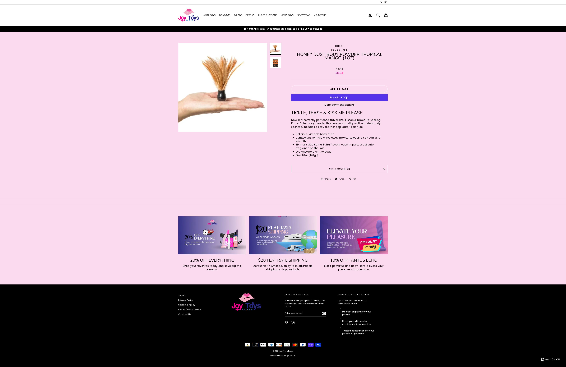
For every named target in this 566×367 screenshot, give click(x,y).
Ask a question (339, 169)
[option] (283, 28)
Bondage (224, 15)
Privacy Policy (185, 300)
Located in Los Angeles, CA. (283, 356)
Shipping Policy (186, 304)
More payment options (339, 105)
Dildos (238, 15)
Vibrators (320, 15)
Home (338, 45)
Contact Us (184, 314)
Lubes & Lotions (267, 15)
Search (182, 295)
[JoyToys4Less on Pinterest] (286, 322)
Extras (250, 15)
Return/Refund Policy (190, 309)
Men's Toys (287, 15)
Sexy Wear (303, 15)
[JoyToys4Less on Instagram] (292, 322)
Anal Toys (209, 15)
